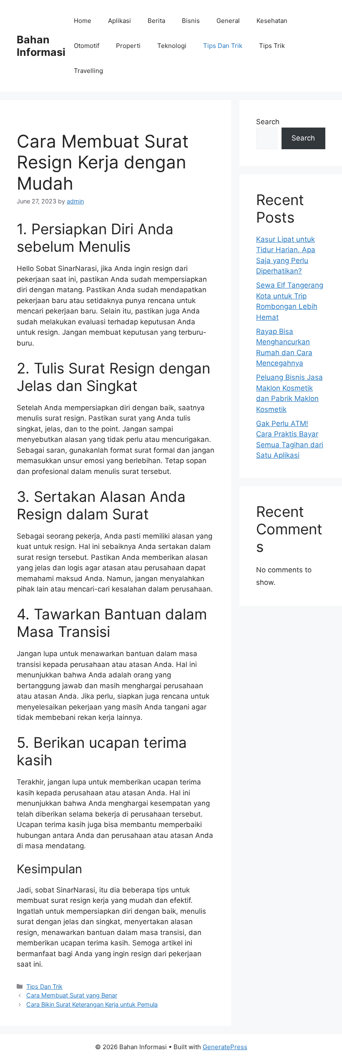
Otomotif (86, 46)
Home (82, 21)
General (228, 21)
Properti (128, 46)
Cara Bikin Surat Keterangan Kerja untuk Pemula (92, 1004)
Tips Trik (272, 46)
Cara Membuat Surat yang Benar (71, 995)
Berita (156, 21)
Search (267, 122)
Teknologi (171, 46)
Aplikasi (119, 21)
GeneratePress (225, 1047)
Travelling (88, 71)
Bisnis (191, 21)
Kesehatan (271, 21)
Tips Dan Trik (222, 46)
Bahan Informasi (41, 45)
